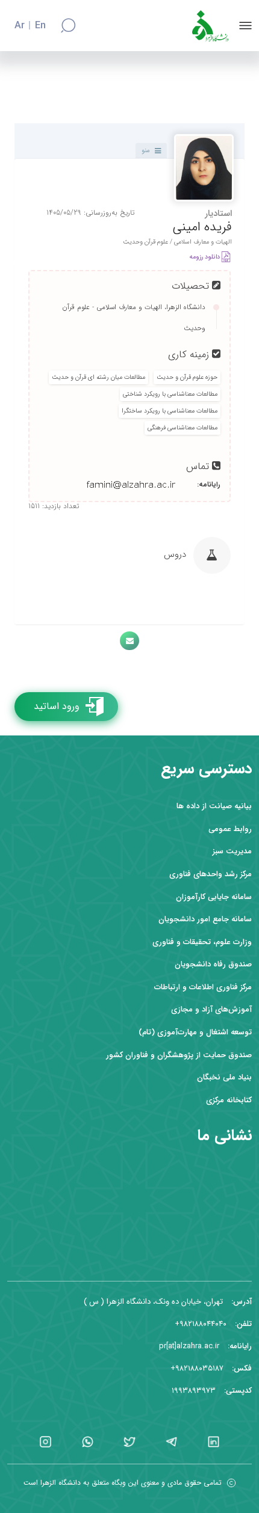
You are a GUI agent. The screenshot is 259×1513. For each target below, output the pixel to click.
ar (19, 26)
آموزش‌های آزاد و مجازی (211, 1009)
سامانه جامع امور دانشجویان (205, 919)
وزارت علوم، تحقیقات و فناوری (202, 942)
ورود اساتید (57, 706)
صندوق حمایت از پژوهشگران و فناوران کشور (179, 1055)
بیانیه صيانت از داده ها (214, 806)
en (40, 26)
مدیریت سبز (232, 851)
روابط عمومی (230, 829)
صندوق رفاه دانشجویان (213, 964)
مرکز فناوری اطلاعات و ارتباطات (203, 987)
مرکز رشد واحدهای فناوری (210, 874)
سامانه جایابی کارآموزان (214, 897)
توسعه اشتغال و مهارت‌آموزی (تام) (195, 1032)
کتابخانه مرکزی (229, 1100)
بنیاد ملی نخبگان (224, 1077)
